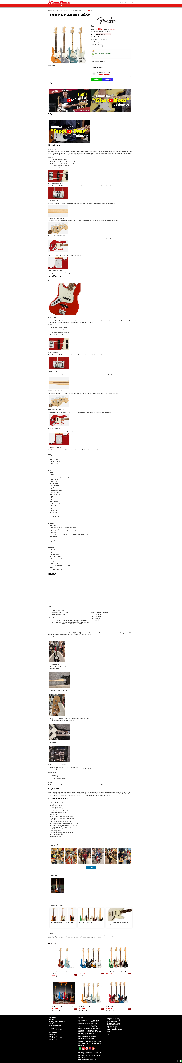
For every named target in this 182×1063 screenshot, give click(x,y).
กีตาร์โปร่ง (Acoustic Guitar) (113, 1020)
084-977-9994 (94, 1026)
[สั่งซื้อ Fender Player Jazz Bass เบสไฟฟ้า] (96, 80)
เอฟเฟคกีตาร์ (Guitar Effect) (113, 1024)
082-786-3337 (94, 1023)
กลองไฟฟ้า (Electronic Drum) (113, 1026)
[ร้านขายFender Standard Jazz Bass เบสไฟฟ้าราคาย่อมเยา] (91, 957)
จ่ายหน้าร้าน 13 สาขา (98, 65)
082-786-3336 (93, 1030)
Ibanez (108, 1034)
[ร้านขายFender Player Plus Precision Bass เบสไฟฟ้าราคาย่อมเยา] (118, 957)
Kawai (108, 1036)
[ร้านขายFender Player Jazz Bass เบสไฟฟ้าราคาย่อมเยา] (91, 993)
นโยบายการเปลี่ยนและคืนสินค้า (57, 1021)
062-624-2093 (95, 1020)
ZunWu (88, 937)
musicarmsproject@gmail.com (103, 74)
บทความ (71, 6)
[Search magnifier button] (132, 3)
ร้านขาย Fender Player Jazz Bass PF (112, 936)
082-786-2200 (97, 1031)
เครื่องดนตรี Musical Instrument (70, 10)
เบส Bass (82, 10)
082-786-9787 (94, 1036)
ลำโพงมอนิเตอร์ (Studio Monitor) (114, 1029)
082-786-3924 (90, 1033)
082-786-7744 (96, 1028)
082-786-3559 (94, 1021)
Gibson (108, 1032)
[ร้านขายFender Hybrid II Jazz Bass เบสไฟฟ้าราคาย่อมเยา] (118, 993)
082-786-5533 (94, 1025)
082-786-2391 (97, 1043)
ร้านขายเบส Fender (125, 936)
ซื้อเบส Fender (85, 936)
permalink (99, 937)
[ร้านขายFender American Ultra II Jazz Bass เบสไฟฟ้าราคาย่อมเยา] (64, 993)
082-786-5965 (97, 1041)
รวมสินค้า (51, 1023)
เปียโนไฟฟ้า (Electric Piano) (113, 1023)
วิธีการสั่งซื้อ (52, 1017)
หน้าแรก (51, 6)
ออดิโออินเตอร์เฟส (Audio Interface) (115, 1028)
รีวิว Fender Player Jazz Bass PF (72, 937)
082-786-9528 (90, 1035)
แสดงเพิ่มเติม (91, 867)
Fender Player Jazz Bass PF (75, 936)
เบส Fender (82, 937)
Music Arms (51, 10)
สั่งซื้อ (65, 6)
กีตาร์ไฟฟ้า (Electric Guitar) (113, 1018)
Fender (89, 10)
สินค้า (60, 6)
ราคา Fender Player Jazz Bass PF (96, 936)
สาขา (56, 6)
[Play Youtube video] (69, 100)
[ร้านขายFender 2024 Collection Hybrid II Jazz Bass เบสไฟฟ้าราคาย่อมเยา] (64, 957)
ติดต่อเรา (51, 1019)
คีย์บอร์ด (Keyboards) (112, 1021)
